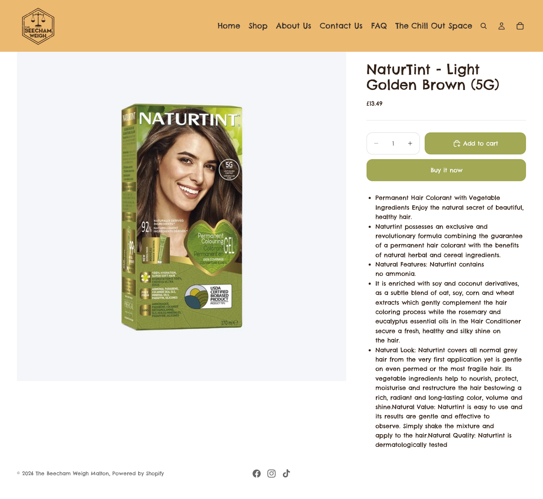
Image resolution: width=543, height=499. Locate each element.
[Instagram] (271, 473)
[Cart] (520, 26)
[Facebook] (257, 473)
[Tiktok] (286, 473)
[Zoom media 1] (181, 216)
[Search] (483, 26)
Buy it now (446, 170)
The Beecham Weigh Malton (72, 473)
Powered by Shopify (138, 473)
